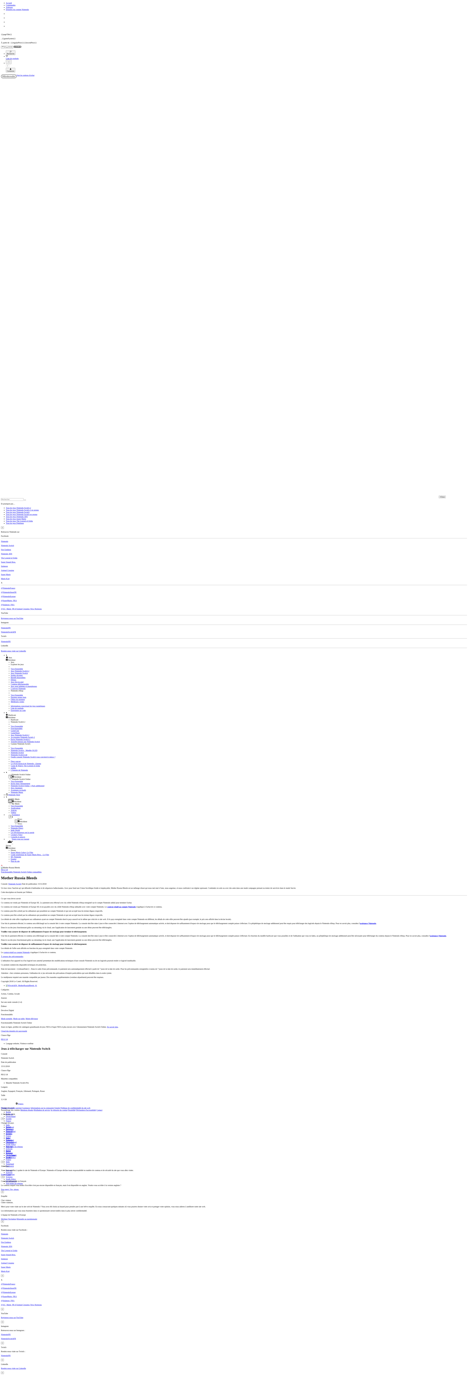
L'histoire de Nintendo (19, 770)
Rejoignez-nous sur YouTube (12, 618)
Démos (13, 680)
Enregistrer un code (18, 710)
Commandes (10, 5)
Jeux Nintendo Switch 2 (20, 671)
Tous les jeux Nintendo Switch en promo (21, 514)
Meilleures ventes (17, 702)
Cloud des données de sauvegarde (14, 1031)
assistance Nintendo (368, 923)
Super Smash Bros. (8, 562)
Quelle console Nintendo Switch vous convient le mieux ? (33, 757)
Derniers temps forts (18, 697)
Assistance (26, 1108)
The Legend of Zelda (9, 558)
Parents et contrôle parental (11, 1108)
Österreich (10, 1166)
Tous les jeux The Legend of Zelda (19, 521)
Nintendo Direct (17, 828)
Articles (14, 810)
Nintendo (4, 541)
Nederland (10, 1164)
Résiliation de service (42, 1110)
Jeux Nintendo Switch (19, 673)
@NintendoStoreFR (8, 592)
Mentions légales (26, 1110)
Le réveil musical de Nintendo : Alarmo (26, 764)
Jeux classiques (16, 788)
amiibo (13, 768)
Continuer (11, 1174)
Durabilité (72, 1110)
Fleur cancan (16, 761)
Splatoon (4, 566)
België (8, 1112)
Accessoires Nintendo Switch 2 (23, 737)
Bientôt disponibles (18, 678)
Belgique (9, 1129)
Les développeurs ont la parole (22, 832)
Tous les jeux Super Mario (16, 519)
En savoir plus (112, 1027)
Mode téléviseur (32, 1019)
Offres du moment (18, 699)
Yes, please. (14, 1189)
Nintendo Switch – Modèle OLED (24, 750)
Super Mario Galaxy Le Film (22, 852)
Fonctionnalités (16, 728)
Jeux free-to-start (17, 682)
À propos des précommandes (12, 957)
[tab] (234, 1104)
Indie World (15, 830)
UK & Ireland (11, 1155)
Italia (8, 1125)
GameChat (15, 731)
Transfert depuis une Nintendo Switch (25, 742)
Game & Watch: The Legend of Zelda (25, 766)
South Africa (11, 1144)
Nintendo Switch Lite (19, 755)
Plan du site (15, 861)
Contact (99, 1110)
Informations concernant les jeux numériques (28, 706)
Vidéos (13, 813)
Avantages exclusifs (18, 790)
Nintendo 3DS (6, 554)
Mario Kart (5, 579)
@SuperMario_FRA (9, 601)
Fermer (3, 1174)
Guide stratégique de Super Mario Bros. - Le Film (30, 855)
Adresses (9, 7)
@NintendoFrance (8, 588)
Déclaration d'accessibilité (86, 1110)
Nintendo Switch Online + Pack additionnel (27, 786)
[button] (236, 657)
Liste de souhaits (17, 708)
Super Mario (6, 574)
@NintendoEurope (8, 596)
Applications (15, 808)
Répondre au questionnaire (27, 1219)
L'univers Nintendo (18, 689)
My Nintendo (16, 857)
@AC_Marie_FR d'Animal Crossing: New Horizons (21, 609)
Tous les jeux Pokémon (15, 523)
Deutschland (10, 1116)
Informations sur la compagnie (42, 1108)
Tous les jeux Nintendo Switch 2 (18, 508)
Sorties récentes (17, 675)
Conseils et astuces (18, 837)
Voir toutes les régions (14, 1147)
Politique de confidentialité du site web (75, 1108)
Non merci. (5, 1189)
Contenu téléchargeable (20, 684)
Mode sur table (19, 1019)
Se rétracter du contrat (59, 1110)
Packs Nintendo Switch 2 (20, 739)
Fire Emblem (6, 550)
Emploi (13, 859)
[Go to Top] (234, 865)
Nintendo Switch (7, 546)
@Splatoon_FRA (8, 605)
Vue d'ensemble (17, 669)
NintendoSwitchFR (8, 632)
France (8, 1121)
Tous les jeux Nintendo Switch (17, 512)
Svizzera (9, 1177)
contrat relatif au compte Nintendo (121, 907)
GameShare (15, 733)
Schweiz (9, 1172)
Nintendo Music (17, 792)
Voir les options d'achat (25, 75)
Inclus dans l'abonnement (20, 784)
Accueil (9, 3)
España (8, 1119)
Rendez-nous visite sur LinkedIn (13, 651)
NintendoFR (6, 628)
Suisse (8, 1151)
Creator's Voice (16, 835)
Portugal (9, 1147)
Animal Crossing (7, 570)
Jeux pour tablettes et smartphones (24, 686)
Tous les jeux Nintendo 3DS (17, 517)
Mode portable (6, 1019)
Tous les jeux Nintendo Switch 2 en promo (22, 510)
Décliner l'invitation (8, 1219)
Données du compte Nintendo (17, 10)
